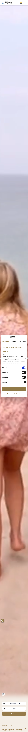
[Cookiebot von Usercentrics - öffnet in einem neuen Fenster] (8, 337)
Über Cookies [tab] (22, 341)
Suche (13, 714)
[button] (25, 2)
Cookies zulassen (14, 389)
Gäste (14, 709)
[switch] (24, 372)
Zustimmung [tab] (5, 341)
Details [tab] (14, 341)
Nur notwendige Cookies (14, 393)
